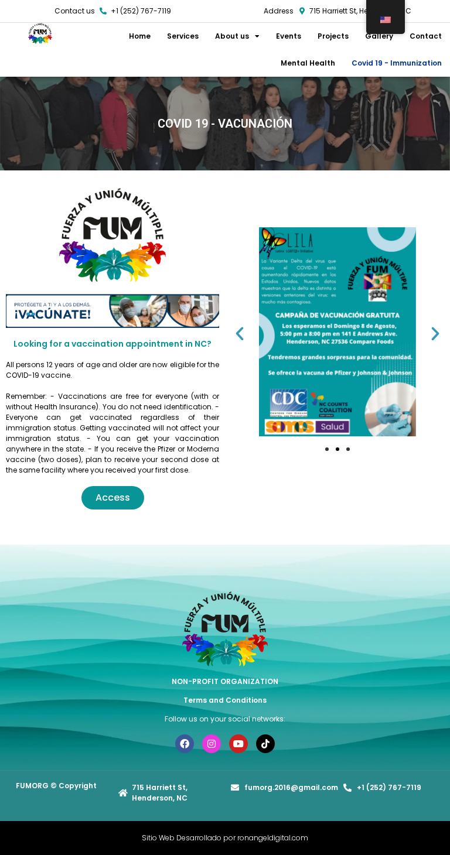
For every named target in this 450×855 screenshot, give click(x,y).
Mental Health (308, 63)
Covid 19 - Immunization (397, 63)
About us (232, 36)
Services (183, 36)
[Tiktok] (265, 743)
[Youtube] (238, 743)
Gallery (379, 36)
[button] (239, 334)
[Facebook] (184, 743)
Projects (333, 36)
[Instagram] (211, 743)
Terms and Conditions (225, 700)
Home (140, 36)
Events (288, 36)
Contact (426, 36)
